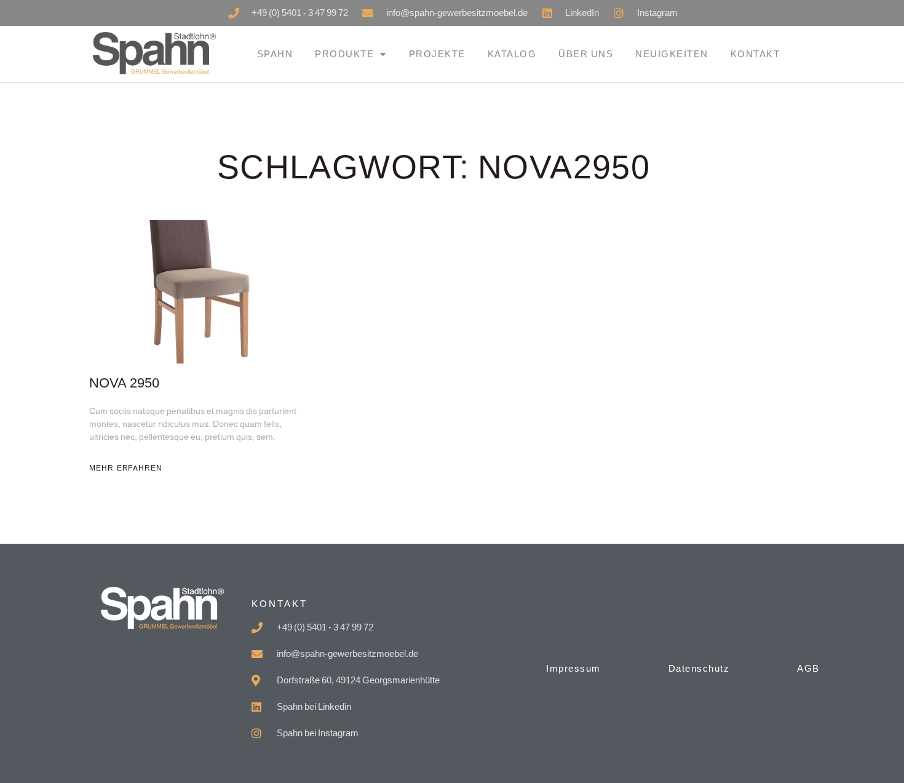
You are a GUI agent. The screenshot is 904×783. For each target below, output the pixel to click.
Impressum (573, 668)
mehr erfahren (125, 468)
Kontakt (755, 54)
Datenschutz (699, 668)
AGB (808, 668)
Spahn (275, 54)
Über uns (585, 54)
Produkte (344, 54)
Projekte (437, 54)
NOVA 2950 (124, 383)
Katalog (512, 54)
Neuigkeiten (671, 54)
